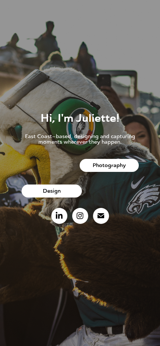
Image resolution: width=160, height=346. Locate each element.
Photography (109, 165)
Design (52, 190)
